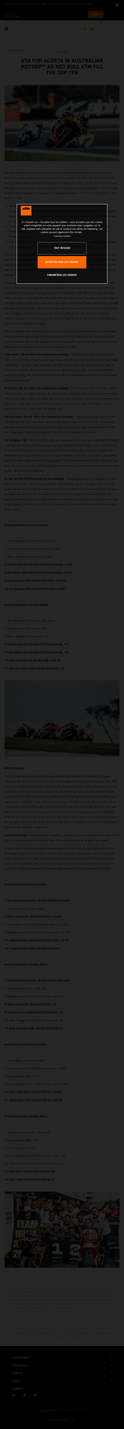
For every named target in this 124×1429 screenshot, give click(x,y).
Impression (67, 236)
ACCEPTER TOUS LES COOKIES (62, 262)
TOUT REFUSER (62, 248)
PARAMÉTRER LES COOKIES (62, 275)
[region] (62, 244)
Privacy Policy (58, 236)
